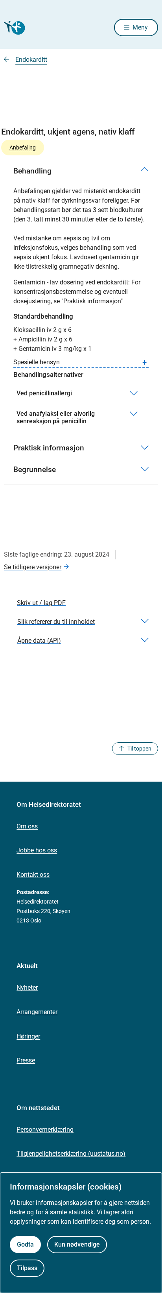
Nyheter (27, 987)
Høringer (28, 1036)
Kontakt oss (33, 874)
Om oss (27, 826)
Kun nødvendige (77, 1244)
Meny (140, 27)
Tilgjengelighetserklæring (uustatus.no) (71, 1153)
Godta (25, 1244)
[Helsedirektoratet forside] (13, 28)
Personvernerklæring (45, 1129)
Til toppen (139, 748)
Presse (26, 1060)
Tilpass (27, 1268)
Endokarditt (31, 59)
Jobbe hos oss (37, 850)
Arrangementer (37, 1012)
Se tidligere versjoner (32, 567)
